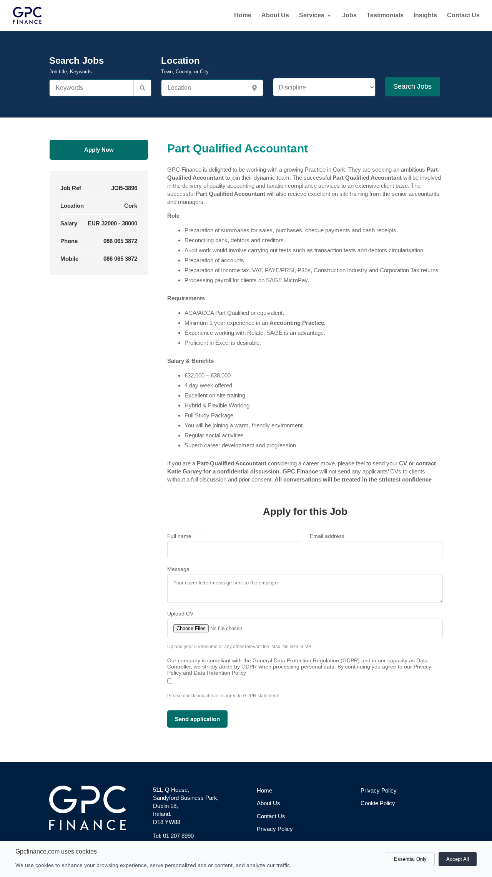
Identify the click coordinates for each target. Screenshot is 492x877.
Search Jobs (76, 65)
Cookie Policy (378, 803)
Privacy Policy (275, 829)
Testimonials (385, 15)
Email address (327, 536)
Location (185, 65)
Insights (425, 15)
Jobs (349, 15)
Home (242, 15)
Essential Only (410, 859)
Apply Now (99, 149)
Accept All (457, 859)
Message (178, 569)
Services (311, 15)
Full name (179, 536)
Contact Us (463, 15)
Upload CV (180, 614)
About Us (275, 15)
